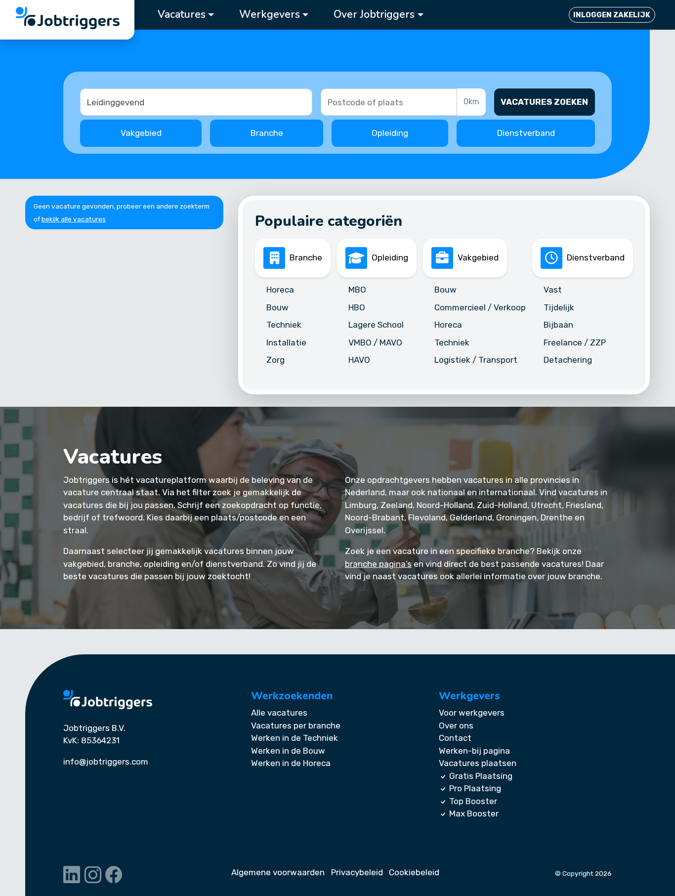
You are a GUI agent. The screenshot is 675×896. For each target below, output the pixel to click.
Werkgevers (269, 14)
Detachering (568, 360)
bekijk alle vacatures (74, 219)
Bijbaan (558, 325)
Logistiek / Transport (475, 360)
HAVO (359, 360)
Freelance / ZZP (575, 342)
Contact (455, 738)
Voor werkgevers (472, 713)
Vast (553, 290)
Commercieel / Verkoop (480, 307)
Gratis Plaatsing (480, 776)
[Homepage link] (107, 699)
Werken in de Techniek (294, 738)
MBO (357, 290)
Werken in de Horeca (291, 763)
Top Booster (473, 801)
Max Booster (474, 813)
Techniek (283, 325)
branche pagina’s (378, 564)
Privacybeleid (357, 872)
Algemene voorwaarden (278, 872)
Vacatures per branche (295, 725)
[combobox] (390, 102)
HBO (356, 307)
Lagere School (376, 325)
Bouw (277, 307)
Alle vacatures (279, 713)
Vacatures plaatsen (477, 763)
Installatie (286, 342)
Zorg (275, 360)
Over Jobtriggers (374, 14)
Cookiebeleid (414, 872)
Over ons (456, 725)
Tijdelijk (559, 307)
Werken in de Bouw (288, 751)
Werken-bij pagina (474, 751)
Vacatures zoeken (544, 102)
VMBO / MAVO (375, 342)
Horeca (280, 290)
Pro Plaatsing (475, 788)
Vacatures (182, 14)
